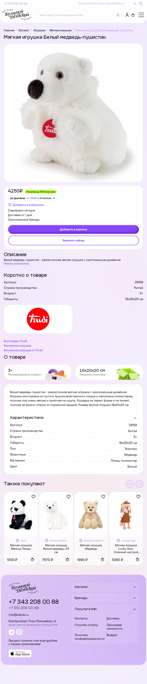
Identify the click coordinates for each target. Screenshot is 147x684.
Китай (132, 431)
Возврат (112, 635)
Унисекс (131, 449)
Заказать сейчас (73, 240)
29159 (133, 425)
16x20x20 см (128, 443)
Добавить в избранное (28, 205)
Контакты (81, 618)
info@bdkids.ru (19, 615)
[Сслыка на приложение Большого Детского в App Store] (20, 653)
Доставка (113, 618)
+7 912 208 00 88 (24, 607)
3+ (135, 437)
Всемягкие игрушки (17, 345)
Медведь (130, 455)
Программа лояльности (114, 626)
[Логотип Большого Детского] (17, 15)
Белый (132, 466)
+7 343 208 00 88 (15, 3)
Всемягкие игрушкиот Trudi (23, 350)
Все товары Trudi (15, 341)
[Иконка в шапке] (133, 15)
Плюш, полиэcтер (124, 460)
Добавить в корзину (73, 229)
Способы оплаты (86, 625)
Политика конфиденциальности (89, 636)
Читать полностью (16, 263)
